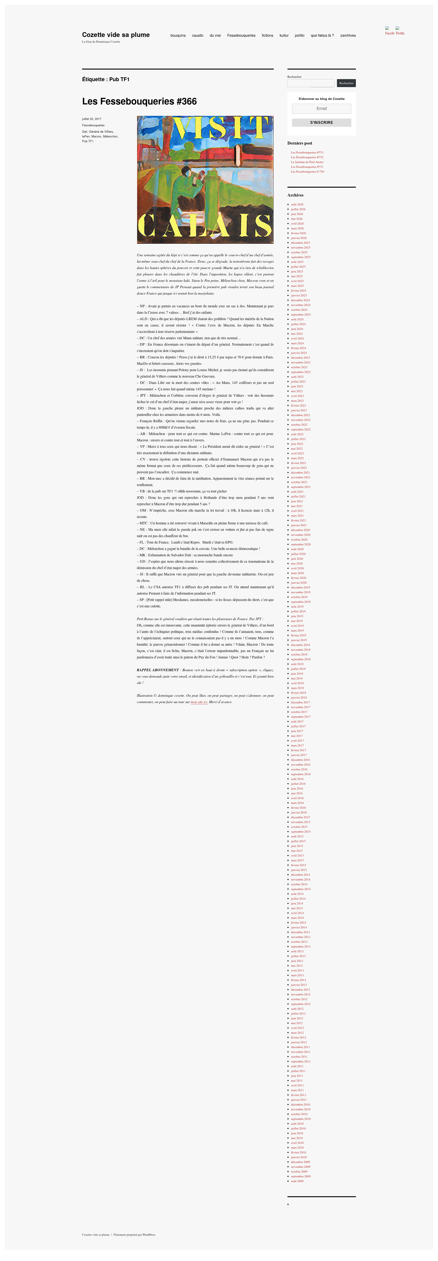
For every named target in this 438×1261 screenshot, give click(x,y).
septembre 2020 (301, 544)
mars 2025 (297, 286)
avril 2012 (297, 1028)
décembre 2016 (300, 760)
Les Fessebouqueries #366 (139, 100)
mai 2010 (297, 1138)
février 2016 (298, 807)
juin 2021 (297, 501)
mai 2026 (297, 219)
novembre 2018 (300, 649)
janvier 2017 (299, 755)
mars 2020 (297, 573)
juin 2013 (297, 961)
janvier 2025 (299, 295)
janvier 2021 (299, 525)
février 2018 (298, 693)
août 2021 (297, 491)
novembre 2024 (300, 305)
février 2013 (298, 980)
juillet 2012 (298, 1013)
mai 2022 (297, 448)
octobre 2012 (299, 999)
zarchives (348, 35)
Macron (96, 136)
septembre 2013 (301, 946)
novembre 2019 (300, 592)
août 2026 (297, 204)
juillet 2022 (298, 439)
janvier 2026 (299, 238)
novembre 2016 (300, 764)
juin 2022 (297, 444)
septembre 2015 (301, 831)
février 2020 (298, 578)
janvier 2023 (299, 410)
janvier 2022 (299, 468)
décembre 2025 (300, 243)
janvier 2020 (299, 582)
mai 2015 (297, 851)
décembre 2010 (300, 1104)
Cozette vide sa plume (116, 34)
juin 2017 (297, 731)
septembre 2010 (301, 1119)
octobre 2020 (299, 539)
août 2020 (297, 549)
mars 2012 (297, 1033)
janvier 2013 (299, 985)
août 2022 (297, 434)
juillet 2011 (298, 1071)
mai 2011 (297, 1080)
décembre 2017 (300, 702)
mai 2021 (297, 506)
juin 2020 (297, 559)
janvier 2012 (299, 1042)
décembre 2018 (300, 645)
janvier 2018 (299, 697)
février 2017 (298, 750)
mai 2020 (297, 563)
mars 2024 (297, 343)
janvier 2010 (299, 1157)
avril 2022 (297, 453)
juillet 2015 (298, 841)
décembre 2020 (300, 530)
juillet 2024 (298, 324)
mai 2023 (297, 391)
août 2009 (297, 1181)
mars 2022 (297, 458)
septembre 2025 (301, 257)
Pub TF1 (88, 141)
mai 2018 (297, 678)
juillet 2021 (298, 496)
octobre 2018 (299, 654)
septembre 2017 (301, 717)
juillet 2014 (298, 898)
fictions (267, 35)
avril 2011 (297, 1085)
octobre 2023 (299, 367)
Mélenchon (110, 136)
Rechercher (294, 77)
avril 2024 (297, 338)
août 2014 (297, 894)
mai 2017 (297, 736)
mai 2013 (297, 965)
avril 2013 (297, 970)
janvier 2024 (299, 353)
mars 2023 (297, 401)
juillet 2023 (298, 381)
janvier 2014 (299, 927)
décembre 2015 (300, 817)
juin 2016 (297, 788)
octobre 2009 (299, 1171)
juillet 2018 (298, 669)
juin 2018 (297, 673)
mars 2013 (297, 975)
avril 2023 (297, 396)
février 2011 (298, 1095)
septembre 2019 (301, 602)
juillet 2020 (298, 554)
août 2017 (297, 721)
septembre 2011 (301, 1061)
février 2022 (298, 463)
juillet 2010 (298, 1128)
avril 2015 (297, 855)
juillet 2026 (298, 209)
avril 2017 (297, 740)
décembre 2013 (300, 932)
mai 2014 (297, 908)
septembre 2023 (301, 372)
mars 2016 (297, 803)
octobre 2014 (299, 884)
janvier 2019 (299, 640)
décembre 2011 (300, 1047)
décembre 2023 (300, 357)
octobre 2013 (299, 942)
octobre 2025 (299, 252)
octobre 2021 (299, 482)
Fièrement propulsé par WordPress (134, 1235)
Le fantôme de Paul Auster (307, 162)
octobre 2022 (299, 424)
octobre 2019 (299, 597)
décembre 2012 (300, 989)
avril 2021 (297, 511)
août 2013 (297, 951)
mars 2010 (297, 1147)
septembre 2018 (301, 659)
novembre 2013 (300, 937)
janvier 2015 (299, 870)
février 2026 (298, 233)
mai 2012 (297, 1023)
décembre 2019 (300, 587)
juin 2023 (297, 386)
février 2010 (298, 1152)
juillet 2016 (298, 784)
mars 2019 (297, 630)
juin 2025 (297, 271)
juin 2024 (297, 329)
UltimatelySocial (249, 1257)
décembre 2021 (300, 472)
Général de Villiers (101, 131)
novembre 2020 (300, 535)
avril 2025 (297, 281)
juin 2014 (297, 903)
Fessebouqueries (241, 35)
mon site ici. (199, 701)
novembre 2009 (300, 1167)
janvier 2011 (299, 1100)
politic (300, 35)
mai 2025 (297, 276)
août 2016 (297, 779)
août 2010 (297, 1123)
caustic (197, 35)
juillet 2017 (298, 726)
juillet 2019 (298, 611)
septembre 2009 (301, 1176)
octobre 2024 (299, 310)
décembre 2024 (300, 300)
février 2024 (298, 348)
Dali (84, 131)
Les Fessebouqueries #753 (307, 152)
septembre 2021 (301, 487)
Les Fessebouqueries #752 (307, 157)
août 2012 (297, 1009)
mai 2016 (297, 793)
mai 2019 (297, 621)
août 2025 (297, 262)
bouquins (178, 35)
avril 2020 (297, 568)
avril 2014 (297, 913)
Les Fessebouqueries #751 (307, 167)
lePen (86, 136)
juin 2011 (297, 1076)
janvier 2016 (299, 812)
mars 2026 (297, 228)
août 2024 (297, 319)
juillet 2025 (298, 266)
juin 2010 (297, 1133)
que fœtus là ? (322, 35)
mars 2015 (297, 860)
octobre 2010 (299, 1114)
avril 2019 (297, 626)
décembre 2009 (300, 1162)
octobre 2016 (299, 769)
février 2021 (298, 520)
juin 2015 (297, 846)
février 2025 (298, 290)
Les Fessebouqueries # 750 (307, 171)
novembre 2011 (300, 1052)
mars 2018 (297, 688)
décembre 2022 (300, 415)
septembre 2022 (301, 429)
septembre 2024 (301, 314)
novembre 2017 (300, 707)
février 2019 (298, 635)
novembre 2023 (300, 362)
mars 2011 (297, 1090)
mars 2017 (297, 745)
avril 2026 (297, 223)
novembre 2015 (300, 822)
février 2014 (298, 922)
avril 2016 (297, 798)
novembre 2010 (300, 1109)
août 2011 (297, 1066)
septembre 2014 (301, 889)
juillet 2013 (298, 956)
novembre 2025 (300, 247)
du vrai (215, 35)
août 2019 (297, 606)
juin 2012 (297, 1018)
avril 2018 (297, 683)
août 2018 (297, 664)
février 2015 (298, 865)
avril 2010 (297, 1143)
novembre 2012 (300, 994)
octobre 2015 (299, 827)
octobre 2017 (299, 712)
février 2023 (298, 405)
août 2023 (297, 377)
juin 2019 (297, 616)
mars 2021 (297, 515)
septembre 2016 (301, 774)
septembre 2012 (301, 1004)
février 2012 (298, 1037)
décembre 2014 (300, 875)
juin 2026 (297, 214)
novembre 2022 (300, 420)
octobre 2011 (299, 1056)
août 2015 (297, 836)
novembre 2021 (300, 477)
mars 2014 (297, 918)
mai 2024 (297, 333)
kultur (284, 35)
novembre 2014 (300, 879)
